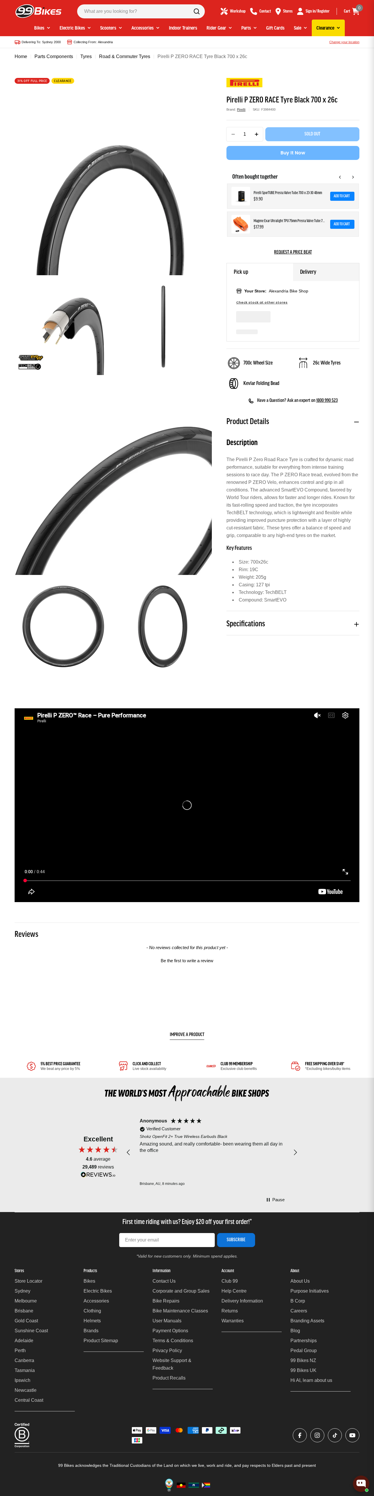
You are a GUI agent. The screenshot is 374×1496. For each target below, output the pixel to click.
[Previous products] (340, 177)
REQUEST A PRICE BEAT (293, 252)
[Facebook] (300, 1435)
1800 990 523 (327, 400)
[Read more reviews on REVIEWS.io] (98, 1176)
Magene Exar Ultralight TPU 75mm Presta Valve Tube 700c (290, 221)
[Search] (196, 11)
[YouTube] (352, 1435)
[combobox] (141, 11)
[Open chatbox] (361, 1482)
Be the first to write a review (187, 960)
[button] (187, 960)
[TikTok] (335, 1435)
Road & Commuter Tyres (124, 56)
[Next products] (353, 177)
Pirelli (241, 109)
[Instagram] (317, 1435)
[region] (212, 1152)
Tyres (86, 56)
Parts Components (53, 56)
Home (21, 56)
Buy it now (292, 152)
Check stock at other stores (262, 302)
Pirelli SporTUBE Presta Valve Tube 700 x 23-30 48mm (288, 193)
